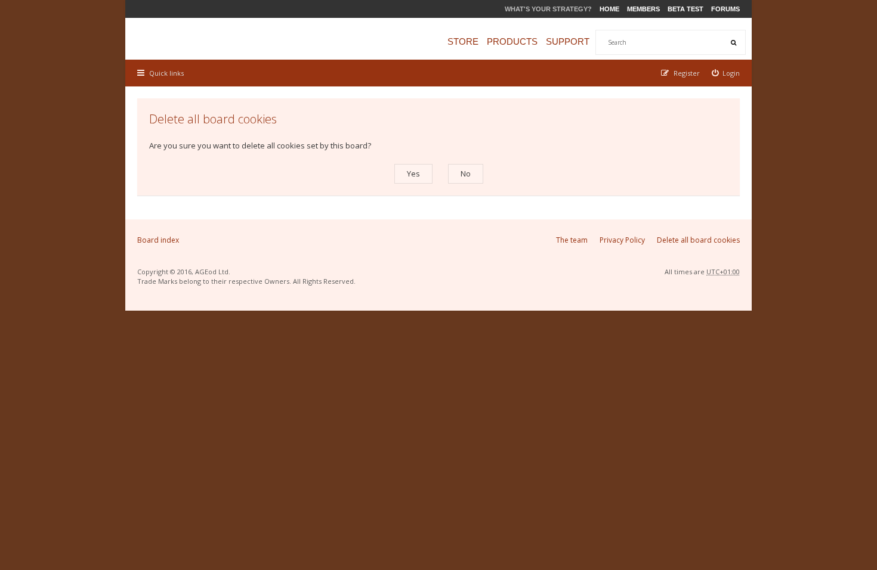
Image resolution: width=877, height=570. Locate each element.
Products (512, 41)
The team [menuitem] (572, 240)
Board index (158, 240)
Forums (725, 9)
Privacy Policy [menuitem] (622, 240)
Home (609, 9)
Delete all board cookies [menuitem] (698, 240)
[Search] (733, 42)
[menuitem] (726, 73)
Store (462, 41)
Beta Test (685, 9)
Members (643, 9)
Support (567, 41)
